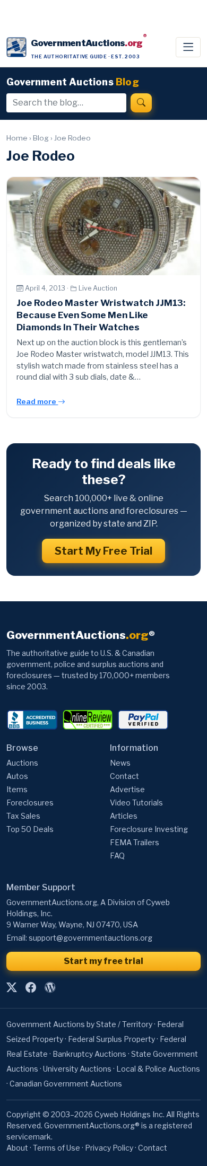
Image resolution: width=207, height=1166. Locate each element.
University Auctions (77, 1068)
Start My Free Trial (103, 551)
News (120, 762)
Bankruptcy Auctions (89, 1053)
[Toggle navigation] (188, 47)
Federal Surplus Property (111, 1039)
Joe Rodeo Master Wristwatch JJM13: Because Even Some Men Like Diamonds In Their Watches (100, 314)
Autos (17, 776)
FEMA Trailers (134, 842)
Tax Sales (23, 815)
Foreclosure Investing (149, 829)
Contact (124, 776)
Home (17, 138)
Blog (41, 138)
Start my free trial (103, 961)
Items (17, 789)
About (17, 1147)
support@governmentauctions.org (90, 937)
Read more (37, 401)
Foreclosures (30, 802)
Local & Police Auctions (158, 1068)
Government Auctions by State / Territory (79, 1024)
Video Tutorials (136, 802)
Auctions (22, 762)
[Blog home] (50, 987)
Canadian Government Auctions (66, 1083)
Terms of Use (56, 1147)
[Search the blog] (141, 102)
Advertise (127, 789)
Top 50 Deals (30, 829)
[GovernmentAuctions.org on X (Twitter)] (11, 987)
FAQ (117, 855)
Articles (123, 815)
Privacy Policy (109, 1147)
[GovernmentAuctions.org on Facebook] (30, 987)
